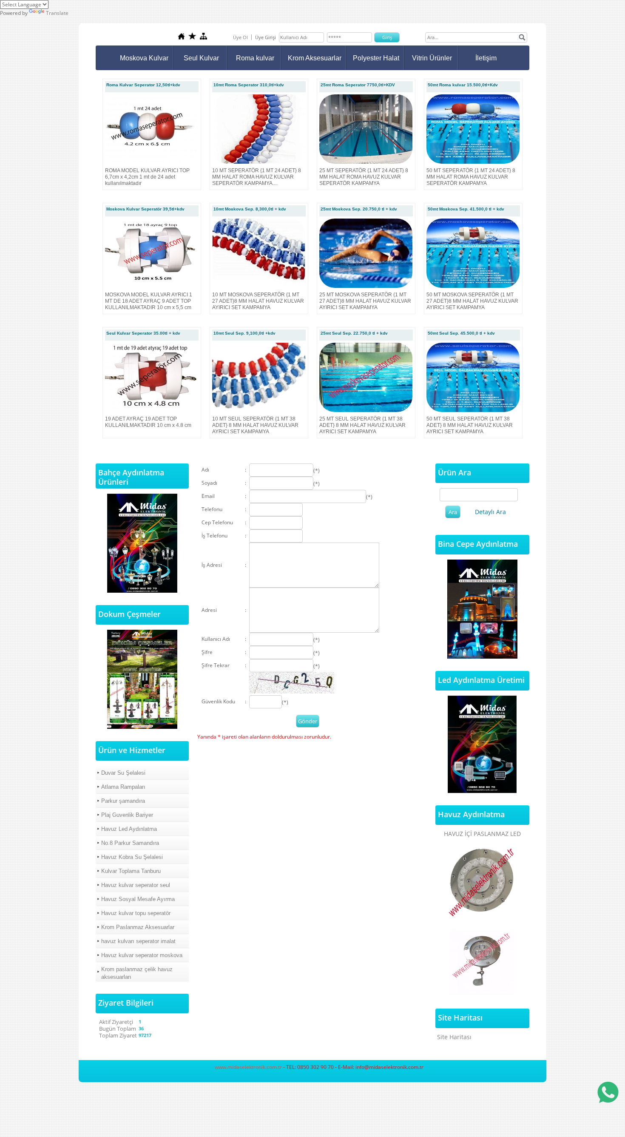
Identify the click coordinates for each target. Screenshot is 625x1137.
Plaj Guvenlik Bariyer (127, 815)
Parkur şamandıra (123, 801)
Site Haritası (454, 1037)
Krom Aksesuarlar (314, 58)
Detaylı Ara (490, 512)
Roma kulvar (255, 58)
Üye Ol (240, 37)
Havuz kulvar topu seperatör (135, 913)
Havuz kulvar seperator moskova (141, 955)
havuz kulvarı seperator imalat (138, 941)
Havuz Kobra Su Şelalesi (132, 857)
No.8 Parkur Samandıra (130, 843)
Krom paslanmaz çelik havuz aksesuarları (137, 973)
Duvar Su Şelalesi (123, 773)
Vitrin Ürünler (432, 58)
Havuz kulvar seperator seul (135, 885)
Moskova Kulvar (144, 58)
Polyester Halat (376, 58)
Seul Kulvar (201, 58)
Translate (57, 13)
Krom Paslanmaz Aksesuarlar (137, 927)
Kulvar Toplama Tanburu (131, 871)
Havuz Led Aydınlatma (129, 829)
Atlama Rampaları (123, 787)
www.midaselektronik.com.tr (248, 1067)
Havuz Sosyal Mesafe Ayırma (138, 899)
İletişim (486, 58)
